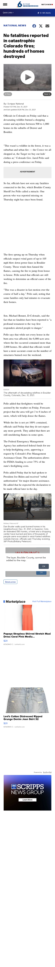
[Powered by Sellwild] (47, 772)
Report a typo (10, 581)
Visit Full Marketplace (41, 602)
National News (15, 25)
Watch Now (46, 4)
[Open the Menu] (5, 4)
